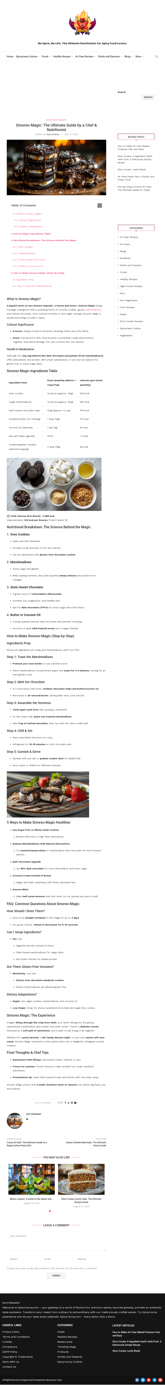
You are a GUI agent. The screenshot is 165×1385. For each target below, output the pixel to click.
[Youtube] (148, 1380)
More (138, 56)
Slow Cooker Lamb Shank (132, 169)
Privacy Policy (10, 1332)
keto (122, 293)
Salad (123, 314)
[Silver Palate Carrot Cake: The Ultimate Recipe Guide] (81, 1179)
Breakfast (125, 258)
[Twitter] (143, 1380)
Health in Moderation (31, 226)
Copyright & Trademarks (17, 1357)
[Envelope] (160, 1380)
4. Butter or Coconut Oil (30, 266)
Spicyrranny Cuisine (26, 56)
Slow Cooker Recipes (131, 321)
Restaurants (64, 1342)
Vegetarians (126, 335)
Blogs (128, 56)
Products (63, 1352)
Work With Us (10, 1362)
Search (122, 92)
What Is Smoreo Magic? (29, 213)
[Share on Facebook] (65, 1102)
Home (10, 56)
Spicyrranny (53, 134)
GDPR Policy (9, 1352)
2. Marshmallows (26, 253)
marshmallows (93, 309)
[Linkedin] (154, 1380)
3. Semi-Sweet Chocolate (31, 259)
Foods (45, 56)
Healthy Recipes (62, 56)
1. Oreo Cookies (24, 247)
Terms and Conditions (16, 1337)
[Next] (161, 1325)
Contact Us (9, 1367)
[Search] (156, 56)
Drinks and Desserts (109, 56)
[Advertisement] (56, 94)
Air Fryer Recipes (84, 56)
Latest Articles (123, 1325)
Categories (65, 1325)
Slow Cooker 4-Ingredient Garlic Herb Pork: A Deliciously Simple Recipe (135, 159)
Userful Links (11, 1325)
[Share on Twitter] (68, 1102)
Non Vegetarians (129, 300)
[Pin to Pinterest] (72, 1102)
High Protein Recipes (131, 286)
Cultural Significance (30, 220)
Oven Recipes (127, 307)
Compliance (9, 1347)
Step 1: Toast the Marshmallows (34, 286)
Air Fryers (125, 244)
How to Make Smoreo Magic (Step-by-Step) (38, 273)
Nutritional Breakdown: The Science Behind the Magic (45, 240)
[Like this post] (61, 1102)
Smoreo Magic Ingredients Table (32, 233)
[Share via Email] (75, 1102)
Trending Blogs (66, 1347)
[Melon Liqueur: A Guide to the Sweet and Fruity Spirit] (31, 1179)
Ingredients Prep (25, 279)
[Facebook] (137, 1380)
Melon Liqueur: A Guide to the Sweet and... (31, 1199)
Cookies (7, 1342)
